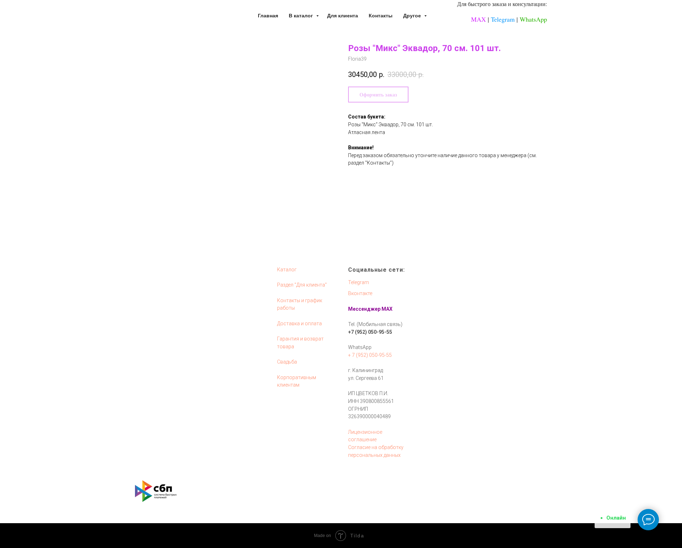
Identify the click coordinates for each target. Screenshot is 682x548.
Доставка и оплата (299, 323)
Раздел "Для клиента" (302, 285)
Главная (268, 15)
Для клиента (342, 15)
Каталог (287, 269)
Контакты (381, 15)
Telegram (503, 19)
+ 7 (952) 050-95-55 (370, 355)
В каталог (301, 15)
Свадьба (287, 362)
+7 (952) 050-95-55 (370, 332)
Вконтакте (360, 293)
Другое (412, 15)
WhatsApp (533, 19)
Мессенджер (364, 309)
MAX (478, 19)
